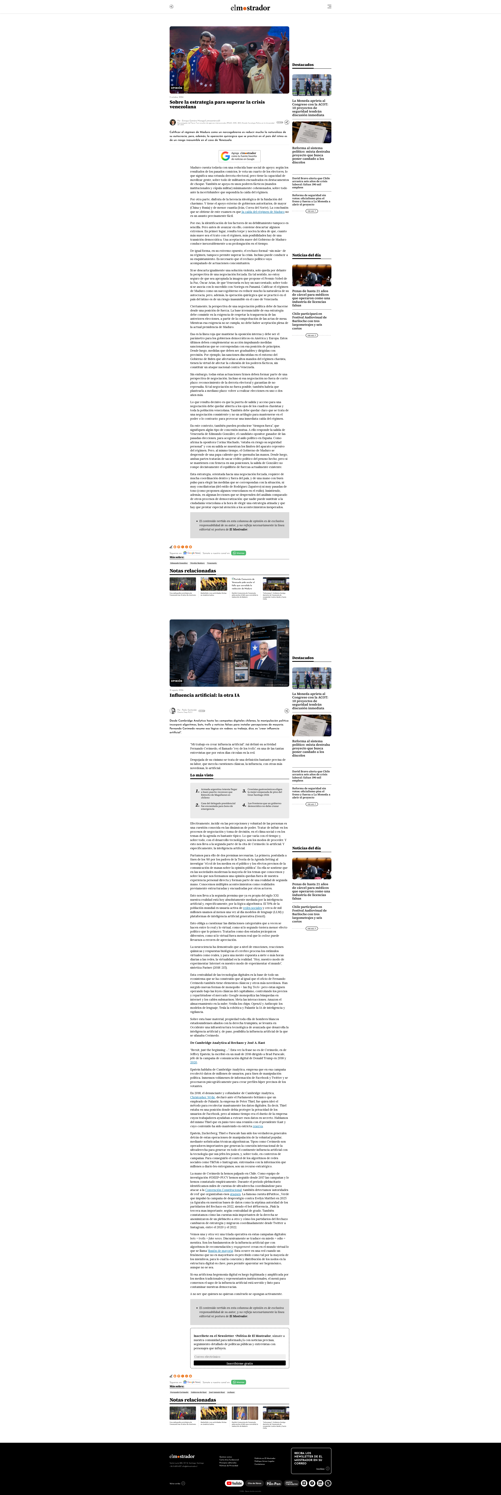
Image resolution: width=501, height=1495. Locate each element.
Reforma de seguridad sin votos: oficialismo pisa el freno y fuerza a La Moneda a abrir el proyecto (311, 199)
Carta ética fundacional (229, 1459)
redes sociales (252, 908)
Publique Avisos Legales (264, 1461)
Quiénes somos (225, 1456)
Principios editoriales (228, 1462)
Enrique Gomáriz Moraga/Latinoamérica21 (201, 120)
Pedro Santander (189, 709)
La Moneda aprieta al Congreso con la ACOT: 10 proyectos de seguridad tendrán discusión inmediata (310, 108)
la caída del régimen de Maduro (263, 212)
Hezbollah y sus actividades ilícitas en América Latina (213, 594)
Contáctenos (260, 1464)
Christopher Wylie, (203, 1097)
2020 (193, 1062)
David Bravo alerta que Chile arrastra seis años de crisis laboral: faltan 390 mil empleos (311, 182)
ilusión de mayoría (220, 1251)
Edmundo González (178, 563)
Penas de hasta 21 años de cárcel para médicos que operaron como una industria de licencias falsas (311, 298)
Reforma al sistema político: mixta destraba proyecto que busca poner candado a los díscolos (311, 155)
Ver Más (279, 122)
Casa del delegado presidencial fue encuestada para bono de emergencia (218, 806)
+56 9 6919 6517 (175, 1466)
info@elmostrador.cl (189, 1466)
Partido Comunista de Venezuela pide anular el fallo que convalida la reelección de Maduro (245, 595)
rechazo (230, 1392)
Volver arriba (175, 1483)
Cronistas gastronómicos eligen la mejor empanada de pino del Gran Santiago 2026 (265, 792)
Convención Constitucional (223, 1190)
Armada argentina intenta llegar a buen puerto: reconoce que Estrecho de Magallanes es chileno (219, 793)
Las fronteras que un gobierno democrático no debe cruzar (264, 805)
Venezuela (212, 563)
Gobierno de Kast (198, 1392)
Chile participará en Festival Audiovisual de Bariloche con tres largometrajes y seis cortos (309, 321)
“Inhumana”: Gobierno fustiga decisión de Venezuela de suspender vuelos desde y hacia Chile (274, 596)
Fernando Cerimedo (179, 1392)
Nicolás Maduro (197, 563)
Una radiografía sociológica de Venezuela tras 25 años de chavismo (183, 594)
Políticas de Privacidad (228, 1465)
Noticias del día (306, 255)
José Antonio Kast (217, 1392)
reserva (258, 1126)
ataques (235, 1194)
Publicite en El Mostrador (265, 1458)
